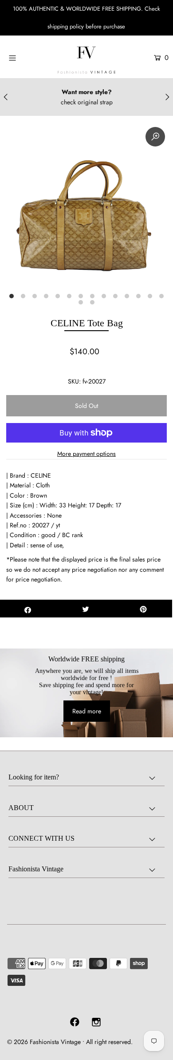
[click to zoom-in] (155, 136)
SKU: (74, 381)
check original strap (87, 102)
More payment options (86, 453)
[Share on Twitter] (85, 608)
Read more (86, 711)
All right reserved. (109, 1041)
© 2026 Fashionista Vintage (44, 1041)
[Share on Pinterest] (143, 608)
